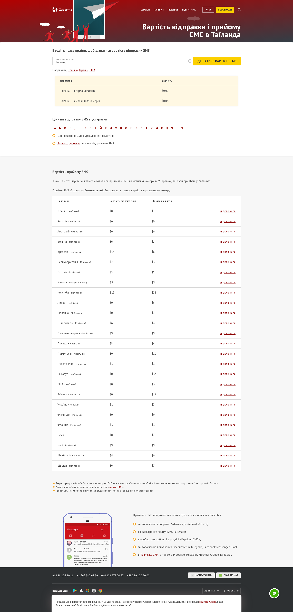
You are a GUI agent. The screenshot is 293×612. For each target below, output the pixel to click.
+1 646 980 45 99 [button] (87, 575)
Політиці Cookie (207, 601)
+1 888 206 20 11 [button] (62, 575)
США (92, 70)
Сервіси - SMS (115, 487)
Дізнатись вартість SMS (217, 61)
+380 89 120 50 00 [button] (138, 575)
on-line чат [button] (230, 575)
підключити (228, 211)
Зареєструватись (68, 143)
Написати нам (203, 575)
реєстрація (225, 9)
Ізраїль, (84, 70)
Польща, (73, 70)
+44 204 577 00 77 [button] (112, 575)
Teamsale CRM (149, 555)
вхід (208, 9)
